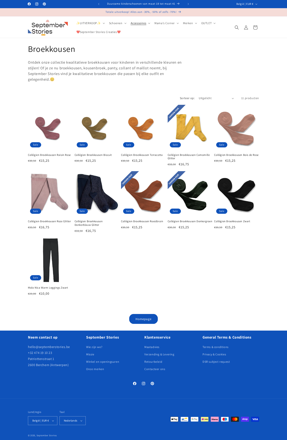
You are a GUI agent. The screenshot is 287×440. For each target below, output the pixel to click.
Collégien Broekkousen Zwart (232, 221)
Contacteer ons (154, 369)
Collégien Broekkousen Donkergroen (190, 221)
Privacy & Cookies (214, 354)
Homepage (143, 319)
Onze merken (95, 369)
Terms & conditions (216, 347)
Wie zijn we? (94, 347)
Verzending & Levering (159, 354)
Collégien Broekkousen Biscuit (93, 155)
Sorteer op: (187, 98)
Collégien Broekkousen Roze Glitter (49, 221)
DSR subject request (216, 362)
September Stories (47, 435)
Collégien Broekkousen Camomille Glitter (189, 156)
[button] (90, 23)
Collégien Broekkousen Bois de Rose (236, 155)
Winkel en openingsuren (102, 362)
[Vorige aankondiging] (98, 4)
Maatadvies (151, 347)
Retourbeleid (153, 362)
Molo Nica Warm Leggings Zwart (48, 287)
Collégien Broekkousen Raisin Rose (49, 155)
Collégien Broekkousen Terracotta (142, 155)
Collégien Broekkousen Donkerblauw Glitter (89, 223)
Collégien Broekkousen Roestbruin (142, 221)
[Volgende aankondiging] (188, 4)
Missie (90, 354)
